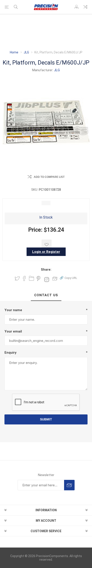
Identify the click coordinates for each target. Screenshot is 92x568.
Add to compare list (49, 177)
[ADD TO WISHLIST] (47, 244)
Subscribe (69, 485)
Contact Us (46, 295)
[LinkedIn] (31, 278)
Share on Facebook (24, 278)
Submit (46, 419)
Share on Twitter (17, 278)
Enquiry (10, 353)
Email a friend (54, 278)
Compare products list (85, 6)
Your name (13, 310)
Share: (46, 270)
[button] (68, 277)
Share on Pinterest (38, 278)
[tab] (46, 295)
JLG (57, 70)
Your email (13, 331)
